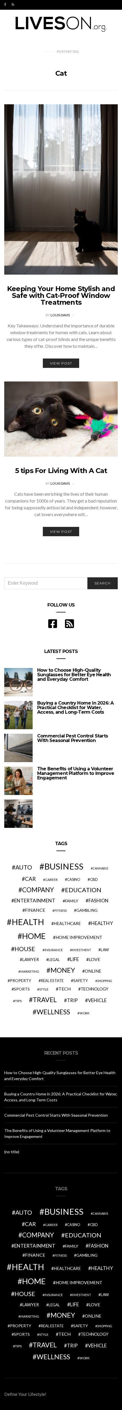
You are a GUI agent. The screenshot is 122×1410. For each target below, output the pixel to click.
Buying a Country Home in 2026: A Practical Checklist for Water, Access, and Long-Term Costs (75, 707)
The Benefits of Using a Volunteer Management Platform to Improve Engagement (75, 773)
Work (84, 1013)
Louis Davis (60, 315)
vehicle (97, 1000)
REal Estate (52, 980)
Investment (81, 950)
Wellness (53, 1012)
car (30, 878)
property (20, 980)
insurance (54, 950)
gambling (87, 910)
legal (54, 959)
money (63, 970)
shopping (104, 981)
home (34, 936)
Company (38, 890)
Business (63, 866)
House (24, 949)
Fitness (60, 910)
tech (64, 988)
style (44, 989)
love (94, 959)
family (71, 900)
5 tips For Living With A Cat (61, 471)
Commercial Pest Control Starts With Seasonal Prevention (72, 738)
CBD (94, 879)
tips (18, 1001)
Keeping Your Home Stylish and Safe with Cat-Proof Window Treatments (61, 295)
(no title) (11, 1151)
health (28, 922)
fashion (98, 901)
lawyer (30, 959)
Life (74, 959)
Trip (72, 1000)
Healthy (102, 923)
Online (93, 971)
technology (94, 989)
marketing (29, 971)
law (105, 949)
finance (35, 910)
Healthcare (67, 923)
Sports (22, 989)
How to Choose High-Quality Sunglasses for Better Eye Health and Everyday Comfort (74, 674)
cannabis (100, 868)
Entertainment (34, 901)
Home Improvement (79, 937)
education (83, 890)
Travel (45, 1000)
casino (73, 879)
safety (80, 980)
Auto (23, 867)
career (51, 879)
